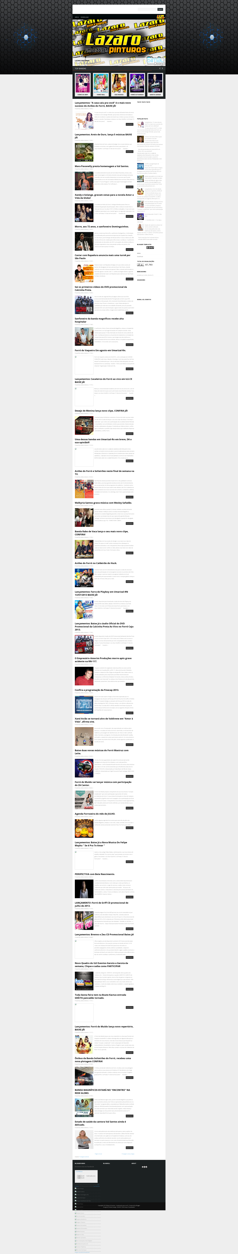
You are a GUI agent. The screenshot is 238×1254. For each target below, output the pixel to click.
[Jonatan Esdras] (79, 1191)
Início (77, 17)
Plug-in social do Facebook (82, 1252)
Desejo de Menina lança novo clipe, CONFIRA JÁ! (101, 410)
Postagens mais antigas (128, 1154)
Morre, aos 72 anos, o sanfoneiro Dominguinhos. (102, 226)
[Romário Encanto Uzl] (81, 1244)
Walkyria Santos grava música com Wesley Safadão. (103, 502)
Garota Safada (137, 95)
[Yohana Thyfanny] (80, 1247)
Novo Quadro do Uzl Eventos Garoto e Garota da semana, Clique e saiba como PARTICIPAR (101, 965)
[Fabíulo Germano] (80, 1237)
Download (85, 17)
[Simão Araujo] (79, 1188)
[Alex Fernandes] (80, 1216)
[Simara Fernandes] (80, 1225)
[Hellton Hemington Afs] (82, 1195)
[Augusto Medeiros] (80, 1219)
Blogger (138, 1205)
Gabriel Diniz (155, 95)
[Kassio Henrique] (80, 1198)
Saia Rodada (100, 95)
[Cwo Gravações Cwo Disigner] (83, 1241)
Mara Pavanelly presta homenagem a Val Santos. (102, 166)
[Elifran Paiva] (79, 1204)
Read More (130, 124)
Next (162, 42)
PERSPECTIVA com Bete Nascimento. (95, 874)
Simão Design (112, 1207)
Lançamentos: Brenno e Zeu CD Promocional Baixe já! (104, 934)
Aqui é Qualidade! (130, 1207)
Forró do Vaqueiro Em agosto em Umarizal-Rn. (100, 350)
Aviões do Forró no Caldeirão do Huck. (96, 563)
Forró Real (83, 95)
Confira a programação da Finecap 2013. (97, 689)
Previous (75, 42)
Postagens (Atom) (84, 1157)
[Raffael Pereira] (80, 1231)
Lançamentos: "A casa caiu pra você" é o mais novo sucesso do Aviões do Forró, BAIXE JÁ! (103, 104)
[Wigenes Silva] (79, 1234)
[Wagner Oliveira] (80, 1222)
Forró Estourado (119, 95)
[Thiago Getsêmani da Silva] (83, 1201)
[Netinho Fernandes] (81, 1228)
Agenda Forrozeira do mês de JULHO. (95, 813)
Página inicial (98, 1154)
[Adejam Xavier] (79, 1213)
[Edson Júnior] (79, 1207)
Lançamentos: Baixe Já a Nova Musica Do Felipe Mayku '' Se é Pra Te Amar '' (101, 844)
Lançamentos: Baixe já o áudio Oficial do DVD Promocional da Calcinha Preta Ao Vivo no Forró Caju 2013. (104, 626)
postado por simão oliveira (144, 275)
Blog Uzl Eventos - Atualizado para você (117, 1205)
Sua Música (79, 1171)
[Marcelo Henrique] (80, 1250)
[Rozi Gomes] (79, 1210)
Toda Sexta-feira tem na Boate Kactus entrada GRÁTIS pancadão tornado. (100, 996)
